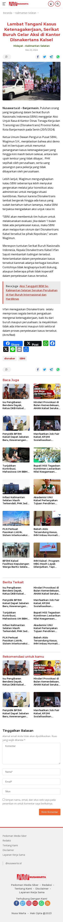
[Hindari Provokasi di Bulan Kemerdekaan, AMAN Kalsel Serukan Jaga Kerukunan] (47, 391)
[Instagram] (29, 903)
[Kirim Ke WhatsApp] (57, 56)
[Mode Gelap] (51, 4)
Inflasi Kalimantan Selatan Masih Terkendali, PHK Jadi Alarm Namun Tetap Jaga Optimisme (15, 500)
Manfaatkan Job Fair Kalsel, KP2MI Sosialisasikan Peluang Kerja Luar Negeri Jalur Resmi (46, 437)
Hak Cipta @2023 (41, 913)
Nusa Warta (19, 913)
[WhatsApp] (41, 903)
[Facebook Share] (37, 56)
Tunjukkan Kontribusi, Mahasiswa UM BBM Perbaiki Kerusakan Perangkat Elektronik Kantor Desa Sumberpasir (16, 468)
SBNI (22, 358)
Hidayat (18, 45)
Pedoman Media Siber (15, 835)
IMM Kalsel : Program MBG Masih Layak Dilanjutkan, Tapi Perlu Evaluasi (46, 564)
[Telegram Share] (51, 56)
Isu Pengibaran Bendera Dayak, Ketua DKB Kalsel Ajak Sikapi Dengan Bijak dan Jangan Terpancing (15, 405)
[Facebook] (16, 903)
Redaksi (7, 840)
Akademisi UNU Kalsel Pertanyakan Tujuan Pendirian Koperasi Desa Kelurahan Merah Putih (46, 500)
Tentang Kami (10, 845)
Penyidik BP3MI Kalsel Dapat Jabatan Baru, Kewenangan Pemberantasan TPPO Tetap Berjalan (16, 437)
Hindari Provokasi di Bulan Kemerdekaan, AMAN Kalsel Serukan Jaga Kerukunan (47, 405)
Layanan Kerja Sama (14, 854)
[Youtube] (35, 903)
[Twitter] (22, 903)
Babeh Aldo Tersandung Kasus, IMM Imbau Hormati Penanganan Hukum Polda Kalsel (46, 532)
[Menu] (5, 4)
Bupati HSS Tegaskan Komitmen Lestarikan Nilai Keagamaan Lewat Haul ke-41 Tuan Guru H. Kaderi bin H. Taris (47, 468)
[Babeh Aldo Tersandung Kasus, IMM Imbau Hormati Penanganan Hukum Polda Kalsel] (47, 518)
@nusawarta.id (14, 863)
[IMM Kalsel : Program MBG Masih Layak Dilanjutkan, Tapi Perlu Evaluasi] (47, 550)
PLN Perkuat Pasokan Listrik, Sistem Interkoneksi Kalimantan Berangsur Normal (15, 532)
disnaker (9, 358)
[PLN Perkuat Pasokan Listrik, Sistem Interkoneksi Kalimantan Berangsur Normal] (16, 518)
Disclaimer (8, 850)
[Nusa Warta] (18, 4)
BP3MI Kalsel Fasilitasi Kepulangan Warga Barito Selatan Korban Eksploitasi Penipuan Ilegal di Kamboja (16, 564)
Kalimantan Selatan (37, 45)
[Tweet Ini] (44, 56)
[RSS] (47, 903)
